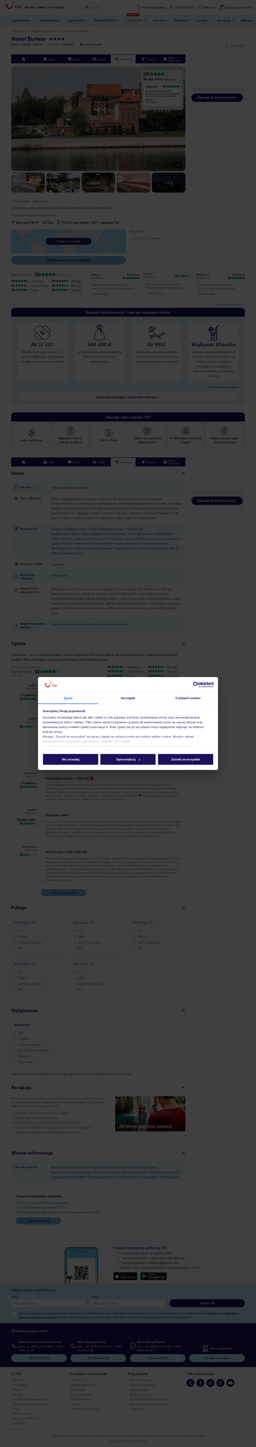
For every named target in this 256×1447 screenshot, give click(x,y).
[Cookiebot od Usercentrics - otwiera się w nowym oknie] (196, 685)
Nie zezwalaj (70, 759)
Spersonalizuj (125, 759)
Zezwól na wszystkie (185, 759)
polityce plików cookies (137, 746)
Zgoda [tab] (68, 698)
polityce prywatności (178, 746)
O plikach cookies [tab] (188, 698)
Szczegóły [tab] (128, 698)
